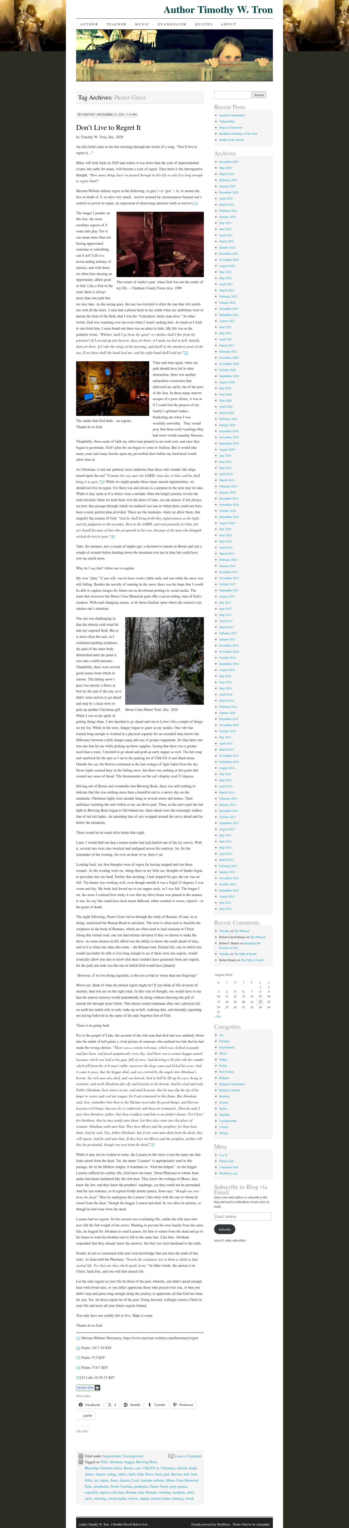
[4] (113, 536)
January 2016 (227, 713)
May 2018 (225, 541)
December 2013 (228, 811)
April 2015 (225, 743)
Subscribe (225, 1229)
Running (224, 1096)
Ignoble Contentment (232, 115)
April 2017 (225, 621)
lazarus (125, 1480)
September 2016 (229, 664)
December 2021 (228, 308)
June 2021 (225, 327)
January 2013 (227, 872)
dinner (89, 1474)
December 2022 (228, 253)
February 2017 (228, 633)
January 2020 (227, 425)
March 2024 (226, 204)
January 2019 (227, 492)
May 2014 (225, 780)
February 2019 (228, 486)
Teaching (224, 1114)
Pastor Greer (159, 1486)
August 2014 (227, 768)
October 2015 (227, 731)
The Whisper (242, 931)
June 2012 (225, 908)
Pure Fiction (226, 1072)
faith (132, 1474)
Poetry (223, 1065)
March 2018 (226, 553)
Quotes (204, 24)
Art (221, 1035)
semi (190, 1492)
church (182, 1467)
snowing (100, 1498)
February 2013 (228, 866)
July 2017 (225, 602)
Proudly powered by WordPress (210, 1524)
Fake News (145, 1474)
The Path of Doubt (245, 954)
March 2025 (226, 174)
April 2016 (225, 694)
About (228, 24)
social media (117, 1498)
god (166, 1474)
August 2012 (227, 896)
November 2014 (229, 755)
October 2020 (227, 370)
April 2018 (225, 547)
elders (122, 1474)
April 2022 (225, 284)
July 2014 (225, 774)
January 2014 (227, 804)
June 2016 (225, 682)
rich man (117, 1492)
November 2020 (229, 364)
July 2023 (225, 223)
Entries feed (226, 1161)
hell (186, 1474)
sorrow (133, 1498)
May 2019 (225, 468)
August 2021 (227, 321)
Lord (135, 1480)
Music (142, 24)
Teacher (117, 24)
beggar (129, 1461)
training (177, 1498)
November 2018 (229, 504)
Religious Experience (232, 1084)
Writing (223, 1133)
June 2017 (225, 608)
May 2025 (225, 168)
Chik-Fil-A (151, 1467)
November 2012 (229, 878)
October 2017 (227, 584)
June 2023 (225, 229)
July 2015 (225, 737)
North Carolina (121, 1486)
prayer (182, 1486)
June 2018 (225, 535)
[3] (102, 481)
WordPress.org (228, 1173)
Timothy (88, 114)
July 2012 (225, 902)
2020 (103, 1461)
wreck (189, 1498)
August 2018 (227, 523)
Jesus (114, 1480)
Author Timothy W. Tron (218, 9)
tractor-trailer (160, 1498)
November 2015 (229, 725)
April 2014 (225, 786)
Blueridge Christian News (103, 1467)
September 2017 (229, 590)
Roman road (135, 1492)
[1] (196, 203)
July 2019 (225, 455)
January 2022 (227, 302)
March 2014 (226, 792)
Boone (128, 1467)
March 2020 (226, 413)
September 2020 (229, 376)
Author (89, 24)
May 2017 (225, 615)
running (164, 1492)
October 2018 (227, 510)
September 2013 (229, 823)
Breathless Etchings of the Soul (238, 133)
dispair (100, 1474)
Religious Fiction (229, 1090)
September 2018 (229, 517)
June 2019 (225, 461)
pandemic (141, 1486)
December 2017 (228, 572)
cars (138, 1467)
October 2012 (227, 884)
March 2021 (226, 345)
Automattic (263, 1524)
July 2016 (225, 676)
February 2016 (228, 706)
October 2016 (227, 657)
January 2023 (227, 247)
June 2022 (225, 272)
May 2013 (225, 847)
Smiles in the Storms (231, 140)
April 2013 (225, 853)
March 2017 (226, 627)
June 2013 (225, 841)
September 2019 (229, 443)
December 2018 (228, 498)
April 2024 (225, 198)
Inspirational (111, 1456)
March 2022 (226, 290)
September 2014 (229, 762)
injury (104, 1480)
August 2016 (227, 670)
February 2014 (228, 798)
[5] (152, 1144)
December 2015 (228, 719)
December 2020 (228, 357)
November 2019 (229, 437)
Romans (151, 1492)
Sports (223, 1108)
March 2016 (226, 700)
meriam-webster (152, 1480)
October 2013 (227, 817)
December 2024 (228, 192)
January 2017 (227, 639)
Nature (223, 1059)
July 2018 (225, 529)
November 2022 (229, 259)
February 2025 (228, 180)
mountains (101, 1486)
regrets (104, 1492)
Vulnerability (227, 121)
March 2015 (226, 749)
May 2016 (225, 688)
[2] (186, 352)
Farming (224, 1041)
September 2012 (229, 890)
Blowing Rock (146, 1461)
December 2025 (228, 161)
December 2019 (228, 431)
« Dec (217, 1016)
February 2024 (228, 210)
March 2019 (226, 480)
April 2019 (225, 474)
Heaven (176, 1474)
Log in (223, 1155)
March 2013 (226, 860)
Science (223, 1102)
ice (96, 1480)
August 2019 (227, 449)
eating (111, 1474)
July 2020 (225, 388)
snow (88, 1498)
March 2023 (226, 241)
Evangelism (172, 24)
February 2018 (228, 559)
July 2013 (225, 835)
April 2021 (225, 339)
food (158, 1474)
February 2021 (228, 351)
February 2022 (228, 296)
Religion (224, 1078)
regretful (91, 1492)
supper (144, 1498)
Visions (224, 1127)
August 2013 (227, 829)
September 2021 (229, 315)
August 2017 (227, 596)
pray (173, 1486)
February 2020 (228, 419)
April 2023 (225, 235)
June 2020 (225, 394)
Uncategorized (133, 1456)
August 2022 (227, 266)
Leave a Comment (188, 1456)
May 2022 (225, 278)
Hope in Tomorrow (230, 127)
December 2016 (228, 645)
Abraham (116, 1461)
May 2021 (225, 333)
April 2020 (225, 406)
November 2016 (229, 651)
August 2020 (227, 382)
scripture (178, 1492)
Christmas (168, 1467)
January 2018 (227, 566)
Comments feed (228, 1167)
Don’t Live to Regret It (108, 127)
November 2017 (229, 578)
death (192, 1467)
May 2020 (225, 400)
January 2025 (227, 186)
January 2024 (227, 217)
